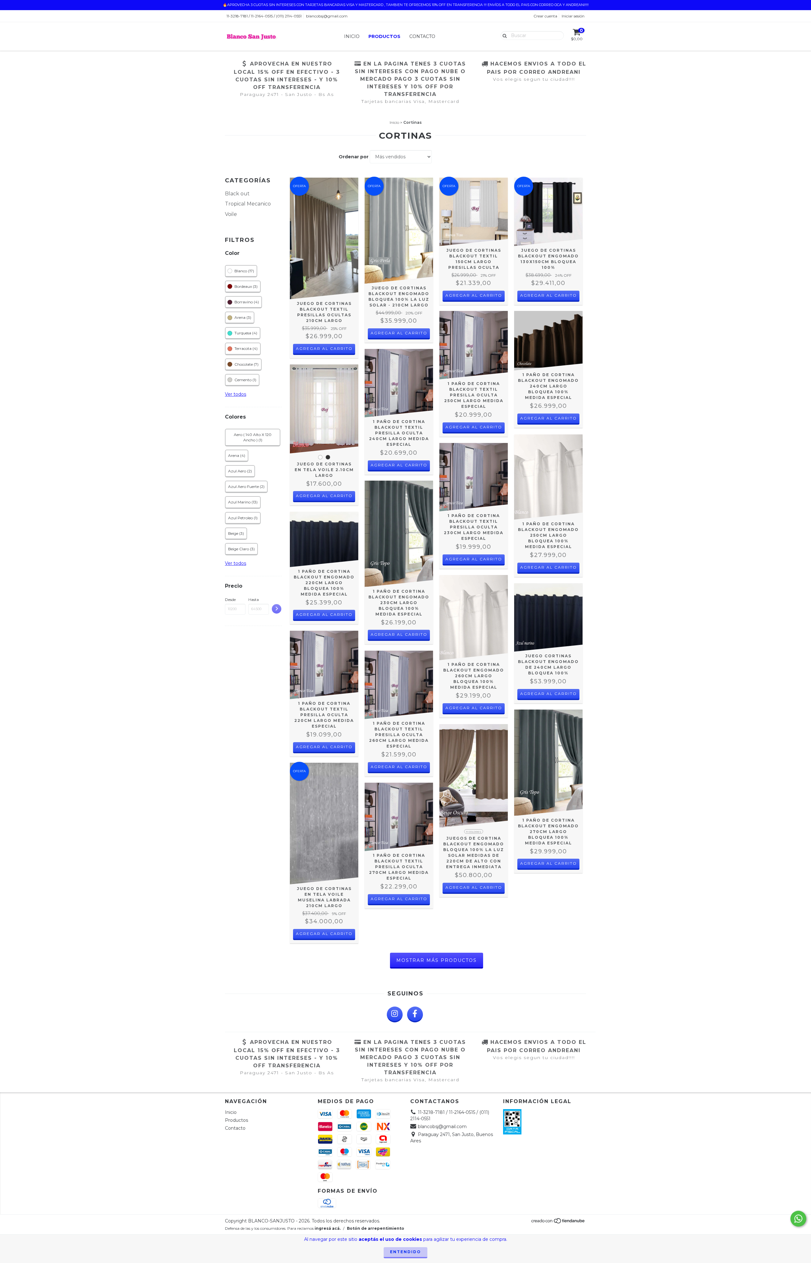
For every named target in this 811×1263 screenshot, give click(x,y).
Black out (237, 194)
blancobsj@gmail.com (327, 16)
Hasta (253, 599)
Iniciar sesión (573, 16)
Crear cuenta (545, 16)
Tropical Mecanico (248, 204)
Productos (384, 36)
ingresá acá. (328, 1228)
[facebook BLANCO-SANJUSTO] (415, 1014)
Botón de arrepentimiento (375, 1228)
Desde (230, 599)
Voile (231, 214)
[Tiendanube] (558, 1222)
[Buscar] (503, 35)
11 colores (473, 831)
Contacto (422, 36)
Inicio (352, 36)
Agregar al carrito (324, 348)
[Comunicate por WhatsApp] (798, 1219)
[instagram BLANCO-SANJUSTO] (395, 1014)
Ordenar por (353, 157)
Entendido (405, 1251)
